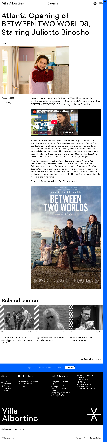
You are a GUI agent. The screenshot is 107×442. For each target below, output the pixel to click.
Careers (23, 386)
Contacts (7, 388)
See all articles (92, 359)
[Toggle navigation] (105, 2)
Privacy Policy (95, 438)
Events (52, 3)
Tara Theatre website (68, 181)
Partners (7, 386)
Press (6, 391)
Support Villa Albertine (29, 381)
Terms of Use (81, 438)
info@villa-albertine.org (85, 388)
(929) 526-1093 (82, 386)
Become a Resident (27, 384)
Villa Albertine (13, 3)
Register (6, 102)
